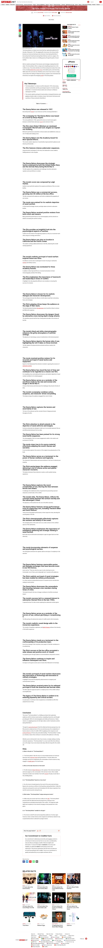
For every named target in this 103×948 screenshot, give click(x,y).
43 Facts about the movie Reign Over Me (28, 906)
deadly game (31, 761)
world (42, 75)
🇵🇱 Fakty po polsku (65, 943)
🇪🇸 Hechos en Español (66, 937)
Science (98, 4)
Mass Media (51, 19)
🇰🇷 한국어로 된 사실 (69, 941)
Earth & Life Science (28, 4)
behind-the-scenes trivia (36, 69)
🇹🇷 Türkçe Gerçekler (35, 946)
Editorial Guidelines (57, 15)
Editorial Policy (41, 934)
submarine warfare (27, 365)
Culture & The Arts (19, 4)
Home (49, 6)
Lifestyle (63, 4)
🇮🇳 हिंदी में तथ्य (33, 941)
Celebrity (7, 4)
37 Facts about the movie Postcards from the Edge (74, 50)
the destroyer (40, 308)
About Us (33, 934)
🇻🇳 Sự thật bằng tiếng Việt (60, 945)
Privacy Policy (63, 935)
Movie (76, 4)
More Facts (33, 937)
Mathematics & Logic (70, 4)
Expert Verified (47, 15)
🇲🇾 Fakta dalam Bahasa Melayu (37, 943)
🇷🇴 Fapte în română (35, 945)
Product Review (59, 934)
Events (34, 4)
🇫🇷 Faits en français (55, 937)
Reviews (94, 4)
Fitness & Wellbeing (41, 4)
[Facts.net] (8, 1)
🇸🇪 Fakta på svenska (70, 938)
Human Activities (57, 4)
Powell (32, 111)
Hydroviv (69, 925)
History (51, 4)
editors (38, 846)
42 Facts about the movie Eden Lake (42, 906)
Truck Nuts (26, 925)
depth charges (46, 627)
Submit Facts (71, 935)
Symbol (64, 82)
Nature (80, 4)
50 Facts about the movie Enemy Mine (42, 887)
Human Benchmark (66, 92)
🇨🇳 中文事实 (45, 946)
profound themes (27, 732)
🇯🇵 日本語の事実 (59, 941)
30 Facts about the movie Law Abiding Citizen (57, 907)
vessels (46, 773)
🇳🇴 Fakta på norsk (35, 940)
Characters (12, 4)
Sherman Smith (69, 12)
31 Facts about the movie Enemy (28, 887)
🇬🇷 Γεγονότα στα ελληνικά (69, 940)
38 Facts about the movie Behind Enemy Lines (57, 888)
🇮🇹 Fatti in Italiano (35, 938)
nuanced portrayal (32, 727)
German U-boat (34, 757)
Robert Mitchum (36, 770)
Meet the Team (49, 934)
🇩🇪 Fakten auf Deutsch (43, 937)
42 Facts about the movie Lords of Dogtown (74, 41)
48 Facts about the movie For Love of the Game (73, 907)
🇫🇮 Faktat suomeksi (45, 940)
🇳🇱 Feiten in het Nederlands (52, 943)
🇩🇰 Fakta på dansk (59, 938)
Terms (56, 935)
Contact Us (67, 934)
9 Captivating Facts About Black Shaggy (57, 926)
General (47, 4)
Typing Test (65, 89)
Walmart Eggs (41, 925)
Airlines (3, 4)
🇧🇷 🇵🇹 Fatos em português (47, 938)
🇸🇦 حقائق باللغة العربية (56, 940)
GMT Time (64, 86)
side (48, 798)
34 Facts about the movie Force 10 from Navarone (74, 37)
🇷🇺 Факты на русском (47, 945)
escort (41, 121)
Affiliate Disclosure (43, 935)
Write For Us (33, 935)
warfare (24, 262)
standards (44, 844)
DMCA (50, 935)
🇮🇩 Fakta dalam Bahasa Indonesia (46, 941)
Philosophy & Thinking (86, 4)
